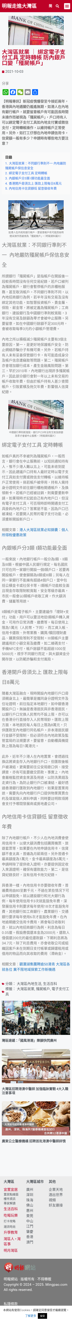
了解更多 (30, 1315)
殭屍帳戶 (43, 989)
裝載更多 (36, 1166)
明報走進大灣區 (19, 6)
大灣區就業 (25, 989)
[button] (57, 6)
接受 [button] (42, 1315)
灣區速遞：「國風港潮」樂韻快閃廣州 (29, 1040)
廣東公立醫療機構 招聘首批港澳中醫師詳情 (34, 1141)
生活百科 (50, 984)
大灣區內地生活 (29, 984)
